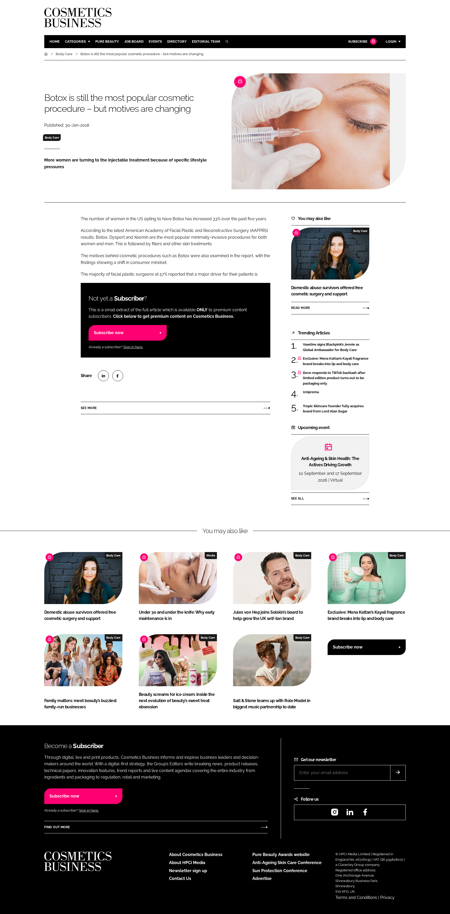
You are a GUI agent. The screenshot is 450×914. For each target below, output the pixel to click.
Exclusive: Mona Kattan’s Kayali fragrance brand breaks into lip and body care (335, 361)
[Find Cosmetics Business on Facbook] (365, 813)
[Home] (46, 54)
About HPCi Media (187, 862)
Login (391, 41)
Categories (75, 41)
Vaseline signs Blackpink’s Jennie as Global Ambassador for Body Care (331, 347)
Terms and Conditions (356, 897)
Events (155, 41)
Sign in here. (133, 347)
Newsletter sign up (188, 870)
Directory (177, 41)
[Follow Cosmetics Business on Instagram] (334, 813)
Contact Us (180, 878)
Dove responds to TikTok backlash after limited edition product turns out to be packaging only (334, 378)
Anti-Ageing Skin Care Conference (287, 862)
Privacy (387, 897)
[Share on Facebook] (117, 375)
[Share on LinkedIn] (103, 375)
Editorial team (206, 41)
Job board (133, 41)
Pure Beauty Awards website (281, 854)
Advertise (262, 878)
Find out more (57, 827)
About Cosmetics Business (195, 854)
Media (211, 555)
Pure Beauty (107, 41)
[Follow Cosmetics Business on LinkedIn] (350, 813)
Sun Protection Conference (279, 870)
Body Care (52, 137)
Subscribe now (108, 332)
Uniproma (311, 392)
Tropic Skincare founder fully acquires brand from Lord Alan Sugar (333, 409)
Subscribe (357, 41)
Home (54, 41)
